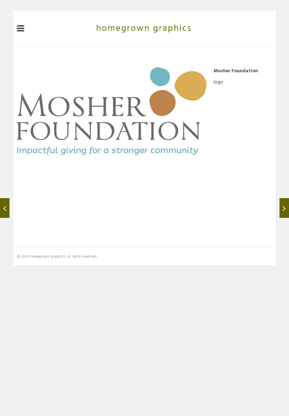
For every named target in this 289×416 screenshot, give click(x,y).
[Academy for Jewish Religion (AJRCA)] (5, 208)
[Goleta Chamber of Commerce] (284, 208)
